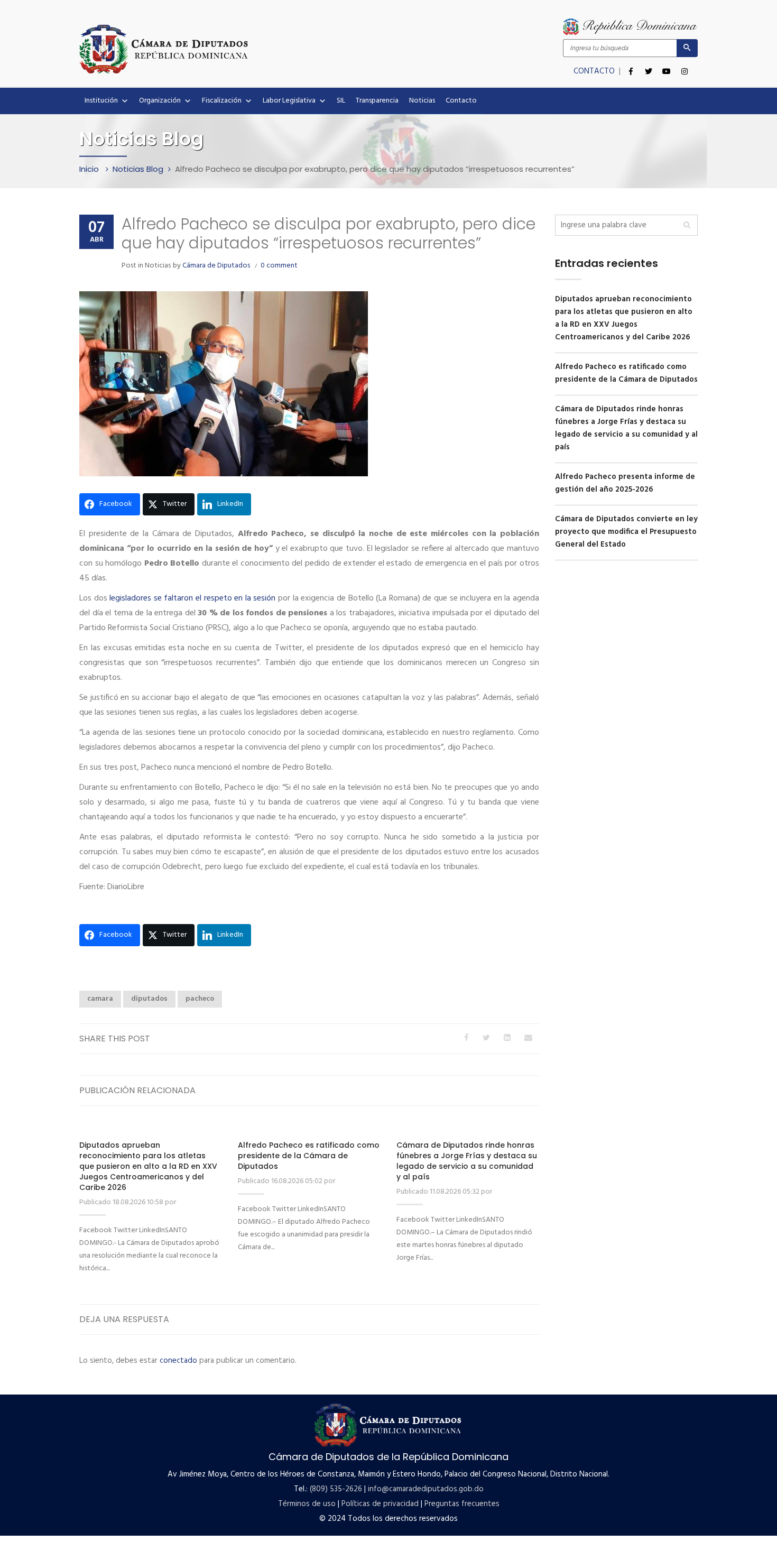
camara (100, 999)
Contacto (461, 101)
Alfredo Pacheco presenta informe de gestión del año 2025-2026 (625, 483)
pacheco (200, 999)
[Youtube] (666, 65)
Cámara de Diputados (216, 266)
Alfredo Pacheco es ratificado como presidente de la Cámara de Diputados (309, 1155)
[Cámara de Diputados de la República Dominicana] (233, 48)
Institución (101, 101)
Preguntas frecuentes (462, 1504)
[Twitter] (648, 65)
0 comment (279, 266)
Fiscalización (222, 101)
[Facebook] (631, 65)
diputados (149, 999)
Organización (160, 101)
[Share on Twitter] (486, 1038)
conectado (178, 1360)
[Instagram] (684, 65)
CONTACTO (595, 71)
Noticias (422, 101)
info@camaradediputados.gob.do (426, 1489)
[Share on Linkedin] (507, 1038)
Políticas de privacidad (380, 1504)
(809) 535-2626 (336, 1489)
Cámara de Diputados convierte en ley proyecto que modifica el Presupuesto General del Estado (626, 532)
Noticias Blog (138, 168)
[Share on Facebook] (466, 1038)
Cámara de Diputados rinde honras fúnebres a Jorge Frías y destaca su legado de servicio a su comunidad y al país (466, 1161)
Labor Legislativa (289, 101)
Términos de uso (307, 1504)
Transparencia (377, 101)
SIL (341, 101)
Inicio (90, 168)
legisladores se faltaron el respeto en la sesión (192, 598)
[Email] (528, 1038)
